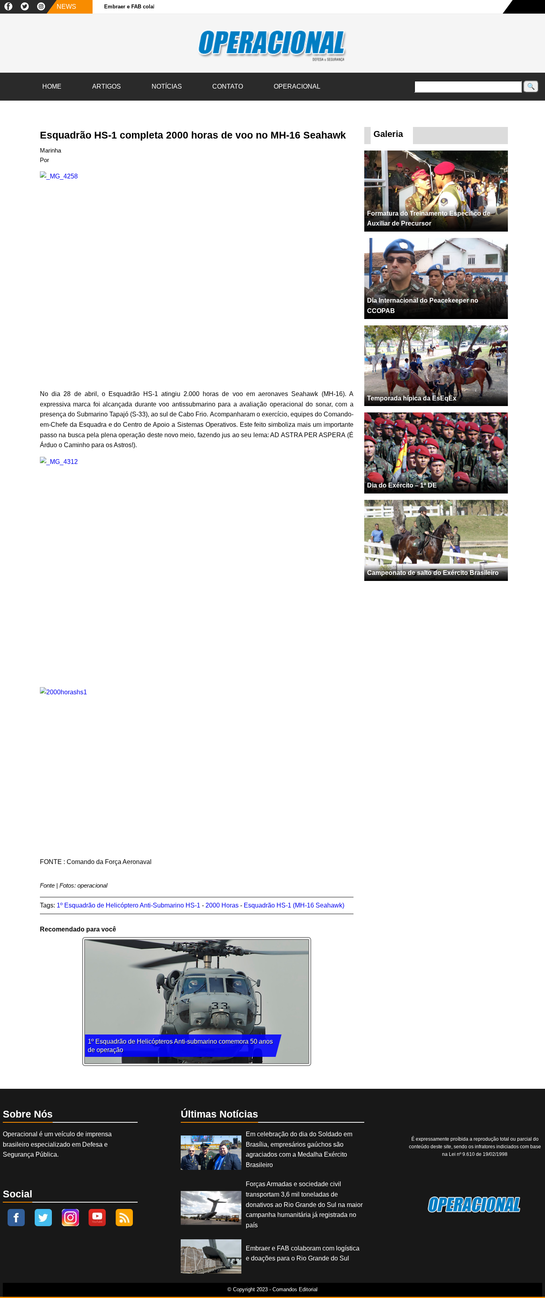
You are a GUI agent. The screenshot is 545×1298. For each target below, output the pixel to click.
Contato (227, 86)
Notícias (167, 86)
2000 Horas (222, 905)
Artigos (106, 86)
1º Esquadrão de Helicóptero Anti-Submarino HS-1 (128, 905)
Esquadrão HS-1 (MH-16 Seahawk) (294, 905)
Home (51, 86)
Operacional (297, 86)
